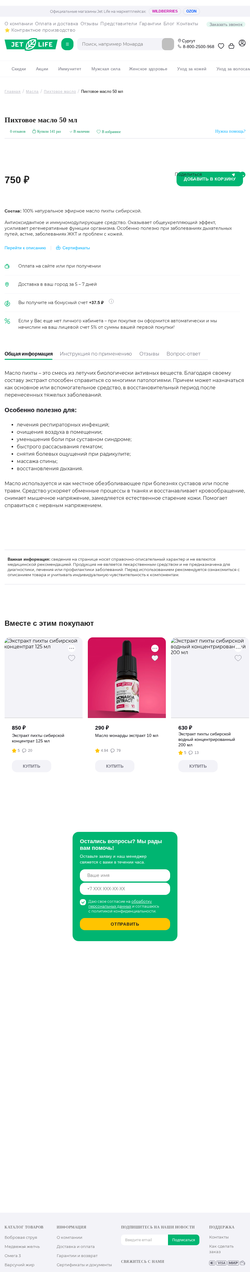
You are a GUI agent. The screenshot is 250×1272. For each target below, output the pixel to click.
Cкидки (19, 68)
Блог (168, 24)
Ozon (191, 11)
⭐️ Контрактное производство (40, 30)
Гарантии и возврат (77, 1255)
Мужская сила (105, 68)
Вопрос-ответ (183, 354)
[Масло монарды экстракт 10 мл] (127, 677)
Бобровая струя (21, 1237)
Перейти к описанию (25, 247)
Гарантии (150, 24)
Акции (42, 68)
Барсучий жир (19, 1264)
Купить (31, 766)
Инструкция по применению (96, 354)
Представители (118, 24)
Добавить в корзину (210, 179)
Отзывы (89, 24)
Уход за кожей (191, 68)
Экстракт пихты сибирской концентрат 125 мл (38, 738)
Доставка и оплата (76, 1246)
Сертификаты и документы (84, 1264)
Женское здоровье (148, 68)
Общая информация (28, 353)
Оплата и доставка (56, 24)
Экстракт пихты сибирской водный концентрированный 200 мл (206, 739)
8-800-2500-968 (198, 46)
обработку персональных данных (120, 904)
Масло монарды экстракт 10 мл (126, 735)
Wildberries (165, 11)
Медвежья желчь (22, 1246)
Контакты (187, 24)
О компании (19, 24)
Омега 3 (13, 1255)
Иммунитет (69, 68)
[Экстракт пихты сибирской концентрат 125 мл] (43, 677)
